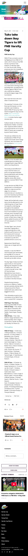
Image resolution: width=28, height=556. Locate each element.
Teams (3, 528)
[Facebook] (4, 552)
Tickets (3, 525)
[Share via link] (16, 404)
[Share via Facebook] (5, 404)
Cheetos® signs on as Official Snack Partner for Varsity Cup (13, 435)
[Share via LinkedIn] (13, 404)
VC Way (21, 549)
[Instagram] (2, 552)
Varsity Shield (5, 515)
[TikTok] (12, 552)
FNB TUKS (16, 396)
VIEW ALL (21, 475)
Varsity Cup (8, 396)
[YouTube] (9, 552)
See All (22, 416)
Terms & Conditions (5, 549)
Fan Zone (3, 531)
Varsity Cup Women (6, 521)
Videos (3, 538)
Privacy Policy (16, 549)
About (3, 544)
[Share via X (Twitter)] (9, 404)
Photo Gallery (5, 541)
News (2, 534)
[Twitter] (7, 552)
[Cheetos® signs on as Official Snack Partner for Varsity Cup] (14, 425)
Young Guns (4, 518)
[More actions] (23, 31)
